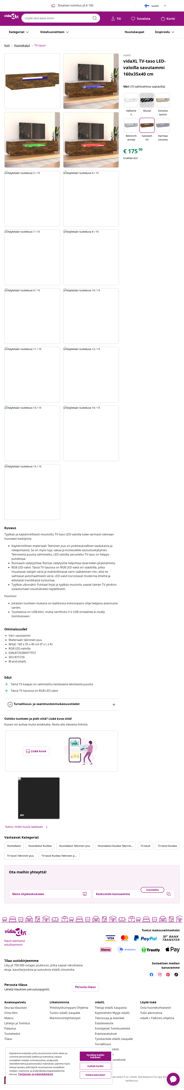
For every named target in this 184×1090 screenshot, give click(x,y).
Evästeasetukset (106, 1034)
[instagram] (160, 974)
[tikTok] (176, 974)
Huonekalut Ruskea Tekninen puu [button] (116, 846)
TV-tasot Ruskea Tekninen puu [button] (60, 855)
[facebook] (151, 974)
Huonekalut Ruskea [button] (40, 846)
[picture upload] (81, 751)
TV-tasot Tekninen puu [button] (20, 855)
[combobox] (60, 18)
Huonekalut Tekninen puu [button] (74, 846)
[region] (59, 1066)
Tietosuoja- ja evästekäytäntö (35, 1074)
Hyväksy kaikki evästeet (95, 1056)
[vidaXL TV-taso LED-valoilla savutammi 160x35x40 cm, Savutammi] (32, 81)
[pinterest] (168, 974)
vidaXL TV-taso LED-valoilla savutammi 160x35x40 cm (144, 67)
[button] (38, 798)
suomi (155, 6)
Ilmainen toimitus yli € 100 (75, 5)
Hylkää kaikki (95, 1066)
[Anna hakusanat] (95, 18)
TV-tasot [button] (145, 846)
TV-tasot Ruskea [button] (167, 846)
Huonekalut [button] (14, 846)
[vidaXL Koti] (11, 16)
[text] (133, 152)
